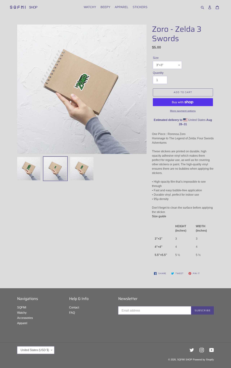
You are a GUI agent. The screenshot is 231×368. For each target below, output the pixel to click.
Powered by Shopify (203, 359)
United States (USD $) (35, 350)
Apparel (22, 323)
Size (156, 57)
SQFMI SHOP (184, 359)
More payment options (183, 110)
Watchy (22, 312)
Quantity (158, 72)
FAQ (72, 312)
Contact (74, 307)
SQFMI (21, 307)
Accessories (25, 317)
